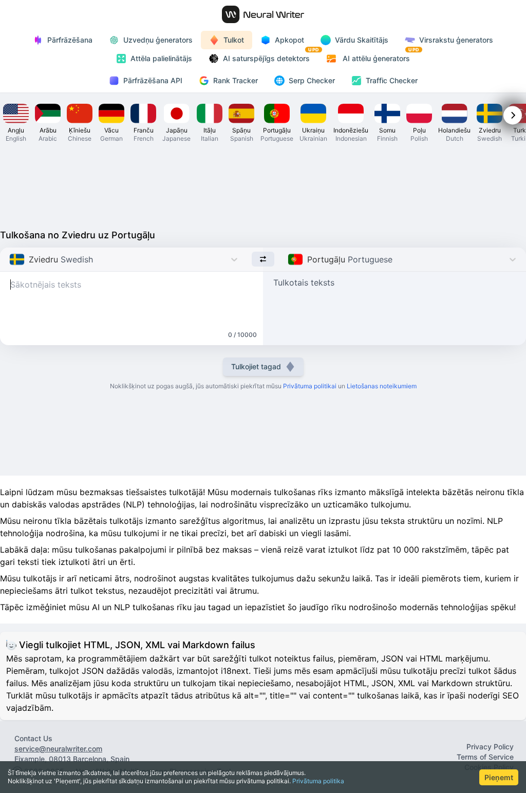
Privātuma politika (318, 781)
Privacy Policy (490, 746)
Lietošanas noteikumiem (382, 386)
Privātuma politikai (309, 386)
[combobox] (10, 259)
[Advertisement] (263, 185)
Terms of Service (485, 756)
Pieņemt (498, 777)
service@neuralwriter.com (58, 748)
